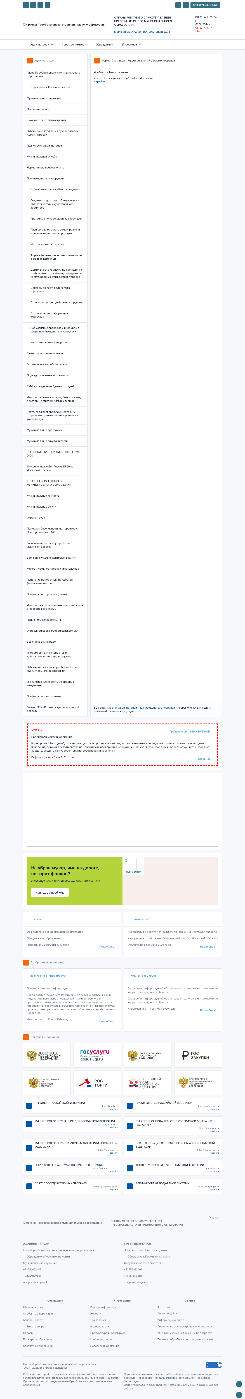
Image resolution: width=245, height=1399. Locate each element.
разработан (138, 1384)
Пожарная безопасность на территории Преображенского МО (52, 530)
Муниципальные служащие (44, 98)
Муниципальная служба (42, 156)
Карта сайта (165, 1307)
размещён (189, 1384)
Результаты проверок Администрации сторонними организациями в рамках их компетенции (52, 415)
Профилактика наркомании (44, 696)
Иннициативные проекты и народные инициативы (50, 683)
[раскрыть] (178, 5)
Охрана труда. (36, 517)
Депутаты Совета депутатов (143, 1263)
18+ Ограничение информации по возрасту (184, 1332)
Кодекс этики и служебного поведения (55, 189)
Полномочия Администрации (45, 145)
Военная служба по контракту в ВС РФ (51, 557)
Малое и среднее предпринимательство (53, 568)
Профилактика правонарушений (47, 594)
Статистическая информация (45, 353)
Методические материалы (47, 244)
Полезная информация (45, 1037)
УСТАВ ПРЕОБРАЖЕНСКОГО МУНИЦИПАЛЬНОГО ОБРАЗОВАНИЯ (49, 483)
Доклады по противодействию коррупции (50, 289)
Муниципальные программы (44, 430)
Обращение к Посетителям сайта (52, 87)
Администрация (44, 60)
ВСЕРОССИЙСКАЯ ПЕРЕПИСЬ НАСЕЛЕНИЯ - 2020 (54, 453)
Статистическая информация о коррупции (50, 315)
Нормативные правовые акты (46, 167)
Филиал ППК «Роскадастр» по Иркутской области (53, 709)
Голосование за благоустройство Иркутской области (48, 545)
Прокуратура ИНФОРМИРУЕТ (190, 731)
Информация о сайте (170, 1320)
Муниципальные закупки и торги (47, 440)
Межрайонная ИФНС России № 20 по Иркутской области (50, 468)
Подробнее (203, 758)
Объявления (139, 919)
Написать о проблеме (50, 892)
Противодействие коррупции (45, 178)
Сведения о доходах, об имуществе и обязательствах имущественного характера (54, 204)
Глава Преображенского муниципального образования (53, 74)
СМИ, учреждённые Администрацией (50, 386)
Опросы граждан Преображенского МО (52, 630)
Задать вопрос (36, 1326)
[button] (39, 44)
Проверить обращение (38, 1339)
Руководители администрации (46, 120)
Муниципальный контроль (43, 495)
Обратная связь (33, 1307)
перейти (99, 81)
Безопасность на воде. (41, 641)
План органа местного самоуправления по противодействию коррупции (55, 231)
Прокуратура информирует (48, 975)
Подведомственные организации (48, 375)
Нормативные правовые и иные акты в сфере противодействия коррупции (54, 329)
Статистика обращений (38, 1345)
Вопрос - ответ (33, 1320)
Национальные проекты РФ (44, 619)
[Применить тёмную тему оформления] (47, 5)
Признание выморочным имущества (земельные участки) (50, 581)
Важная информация (103, 1307)
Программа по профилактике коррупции (56, 218)
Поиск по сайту (167, 1313)
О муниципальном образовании (47, 364)
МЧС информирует (143, 975)
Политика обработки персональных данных (185, 1339)
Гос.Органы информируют (47, 962)
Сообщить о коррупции (38, 1313)
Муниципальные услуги (41, 506)
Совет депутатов (137, 1243)
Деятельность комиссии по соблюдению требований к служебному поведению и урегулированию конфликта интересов (56, 273)
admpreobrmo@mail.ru (36, 1282)
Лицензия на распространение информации (185, 1326)
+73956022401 (32, 1269)
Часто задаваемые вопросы (48, 342)
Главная (112, 707)
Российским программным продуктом (192, 1374)
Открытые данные (38, 109)
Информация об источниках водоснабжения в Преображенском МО (55, 607)
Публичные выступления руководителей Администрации (52, 132)
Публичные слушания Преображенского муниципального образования (52, 669)
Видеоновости (99, 1326)
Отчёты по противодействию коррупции (56, 302)
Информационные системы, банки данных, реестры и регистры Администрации (54, 399)
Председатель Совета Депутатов (146, 1250)
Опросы (28, 1332)
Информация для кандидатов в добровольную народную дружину (49, 654)
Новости (36, 919)
